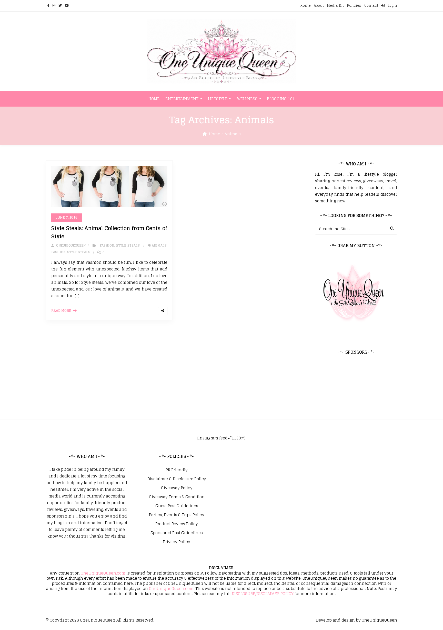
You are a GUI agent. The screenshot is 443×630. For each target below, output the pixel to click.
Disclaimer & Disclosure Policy (176, 479)
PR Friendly (177, 470)
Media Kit (335, 5)
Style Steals (128, 245)
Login (392, 5)
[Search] (392, 228)
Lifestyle (218, 98)
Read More (61, 311)
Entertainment (181, 98)
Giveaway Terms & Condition (177, 497)
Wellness (247, 98)
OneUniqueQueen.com (103, 573)
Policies (354, 5)
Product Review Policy (176, 524)
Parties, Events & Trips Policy (176, 515)
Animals (159, 245)
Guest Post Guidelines (176, 506)
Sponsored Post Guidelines (176, 533)
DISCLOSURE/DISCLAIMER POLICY (263, 593)
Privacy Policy (176, 542)
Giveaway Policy (177, 488)
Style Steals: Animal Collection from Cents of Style (109, 232)
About (319, 5)
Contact (371, 5)
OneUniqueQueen (97, 620)
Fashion (107, 245)
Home (305, 5)
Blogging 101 (281, 98)
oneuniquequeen (70, 245)
